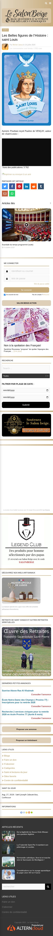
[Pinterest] (19, 186)
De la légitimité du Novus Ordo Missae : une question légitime (33, 833)
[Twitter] (5, 186)
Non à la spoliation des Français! (22, 345)
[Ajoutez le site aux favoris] (26, 813)
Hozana (47, 510)
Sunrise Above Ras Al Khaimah (18, 690)
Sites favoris (10, 776)
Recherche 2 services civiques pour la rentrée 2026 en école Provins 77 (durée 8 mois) (25, 713)
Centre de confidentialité (16, 780)
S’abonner (9, 764)
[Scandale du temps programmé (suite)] (26, 240)
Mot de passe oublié (41, 284)
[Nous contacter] (24, 813)
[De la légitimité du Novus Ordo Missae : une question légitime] (8, 840)
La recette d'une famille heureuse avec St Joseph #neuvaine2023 (23, 510)
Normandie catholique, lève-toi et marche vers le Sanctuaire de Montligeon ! (33, 859)
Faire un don (10, 760)
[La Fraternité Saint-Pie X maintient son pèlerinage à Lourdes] (8, 853)
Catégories (9, 768)
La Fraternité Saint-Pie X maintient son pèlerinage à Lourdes (32, 846)
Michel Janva (18, 45)
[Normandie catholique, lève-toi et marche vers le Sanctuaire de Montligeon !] (8, 866)
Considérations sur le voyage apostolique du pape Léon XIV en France (33, 871)
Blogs (7, 756)
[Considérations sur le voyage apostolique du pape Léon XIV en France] (8, 879)
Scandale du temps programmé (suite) (17, 245)
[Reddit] (34, 186)
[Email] (5, 193)
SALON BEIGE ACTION (26, 303)
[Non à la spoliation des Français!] (26, 341)
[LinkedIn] (26, 186)
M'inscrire (46, 294)
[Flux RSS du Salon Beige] (29, 813)
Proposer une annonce (26, 729)
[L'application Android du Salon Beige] (32, 813)
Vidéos (5, 30)
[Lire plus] (18, 351)
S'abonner (7, 907)
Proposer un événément (26, 740)
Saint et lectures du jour (15, 772)
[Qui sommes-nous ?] (21, 813)
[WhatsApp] (12, 193)
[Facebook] (12, 186)
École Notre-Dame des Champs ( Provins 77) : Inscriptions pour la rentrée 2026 (25, 701)
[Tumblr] (41, 186)
